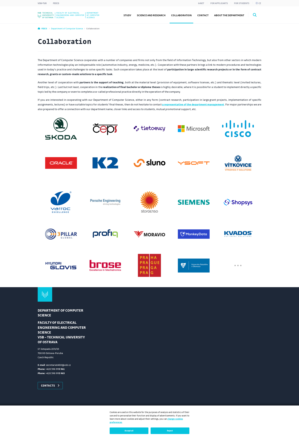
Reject (170, 430)
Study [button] (127, 15)
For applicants (219, 3)
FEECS (56, 3)
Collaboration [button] (181, 15)
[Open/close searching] (255, 15)
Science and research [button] (151, 15)
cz (260, 3)
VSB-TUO (42, 3)
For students (241, 3)
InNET (201, 3)
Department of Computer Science (67, 28)
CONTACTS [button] (48, 385)
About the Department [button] (229, 15)
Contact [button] (203, 15)
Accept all (129, 430)
